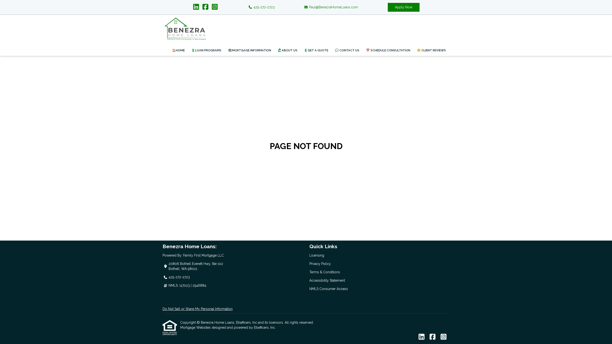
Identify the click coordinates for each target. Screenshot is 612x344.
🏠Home (178, 50)
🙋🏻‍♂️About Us (287, 50)
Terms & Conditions (324, 272)
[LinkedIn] (196, 7)
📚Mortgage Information (249, 50)
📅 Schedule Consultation (388, 50)
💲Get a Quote (316, 50)
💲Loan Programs (206, 50)
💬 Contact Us (347, 50)
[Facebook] (205, 7)
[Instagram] (215, 7)
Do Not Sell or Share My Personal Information (198, 309)
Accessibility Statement (327, 280)
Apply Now (403, 7)
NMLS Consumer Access (328, 289)
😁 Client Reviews (431, 50)
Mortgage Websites (196, 327)
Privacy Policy (320, 264)
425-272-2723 (263, 7)
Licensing (316, 255)
